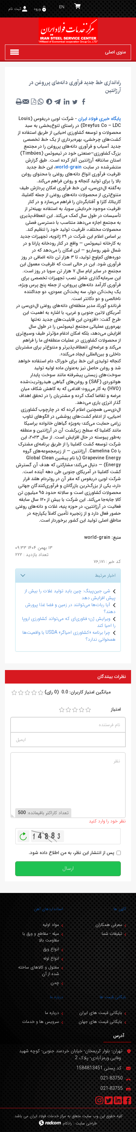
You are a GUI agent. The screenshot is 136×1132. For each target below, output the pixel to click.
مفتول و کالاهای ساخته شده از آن (38, 970)
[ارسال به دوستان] (26, 101)
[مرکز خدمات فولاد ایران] (68, 31)
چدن (55, 982)
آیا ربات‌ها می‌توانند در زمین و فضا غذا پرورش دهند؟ (70, 608)
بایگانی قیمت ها (113, 997)
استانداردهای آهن (48, 909)
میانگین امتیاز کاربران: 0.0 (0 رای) (78, 692)
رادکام (67, 1123)
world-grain (68, 167)
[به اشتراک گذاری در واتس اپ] (41, 101)
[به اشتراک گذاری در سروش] (49, 101)
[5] (88, 710)
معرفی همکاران (108, 924)
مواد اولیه (51, 924)
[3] (75, 710)
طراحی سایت (86, 1123)
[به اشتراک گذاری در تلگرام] (58, 101)
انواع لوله (51, 958)
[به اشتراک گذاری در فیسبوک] (83, 101)
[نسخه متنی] (19, 101)
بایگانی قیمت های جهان (100, 1021)
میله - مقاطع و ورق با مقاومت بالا (40, 937)
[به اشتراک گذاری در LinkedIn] (66, 101)
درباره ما (56, 997)
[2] (68, 710)
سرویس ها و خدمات (40, 1021)
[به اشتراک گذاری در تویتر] (75, 101)
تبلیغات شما (112, 933)
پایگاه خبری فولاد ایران (99, 118)
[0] (14, 693)
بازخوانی (23, 835)
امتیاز (116, 709)
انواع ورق (51, 949)
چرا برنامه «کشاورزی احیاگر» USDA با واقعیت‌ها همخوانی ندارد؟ (69, 636)
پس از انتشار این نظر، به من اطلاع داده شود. (71, 852)
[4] (82, 710)
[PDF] (33, 101)
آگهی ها (120, 909)
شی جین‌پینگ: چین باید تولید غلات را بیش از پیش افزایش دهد (70, 594)
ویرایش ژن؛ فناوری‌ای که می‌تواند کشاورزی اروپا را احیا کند (69, 622)
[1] (62, 710)
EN (61, 7)
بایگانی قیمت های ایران (100, 1012)
